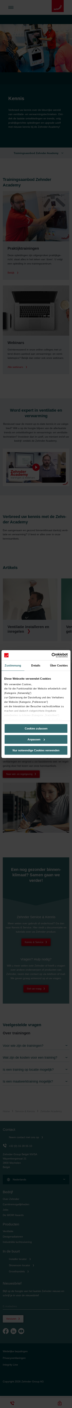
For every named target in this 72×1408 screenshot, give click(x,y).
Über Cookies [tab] (59, 665)
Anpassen (34, 739)
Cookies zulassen (36, 728)
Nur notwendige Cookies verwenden (36, 750)
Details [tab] (35, 665)
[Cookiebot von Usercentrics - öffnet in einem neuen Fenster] (52, 655)
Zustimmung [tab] (13, 665)
